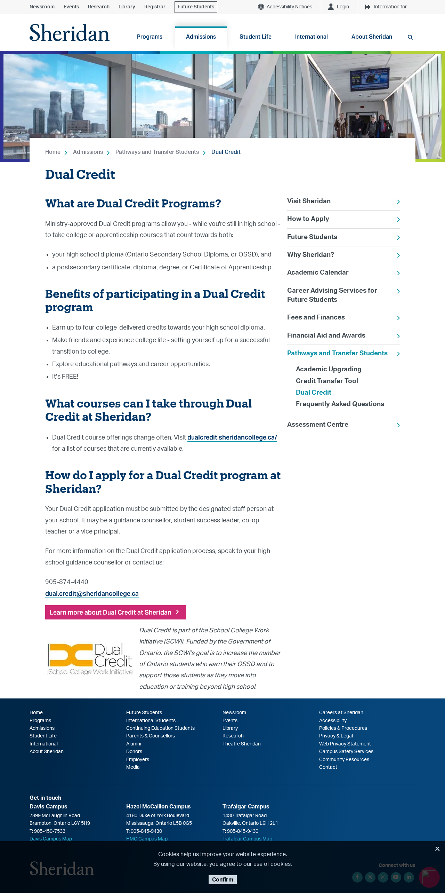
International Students (151, 720)
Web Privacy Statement (345, 744)
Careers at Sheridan (341, 712)
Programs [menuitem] (149, 36)
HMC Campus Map (147, 839)
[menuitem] (343, 201)
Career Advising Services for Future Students (332, 295)
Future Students (196, 7)
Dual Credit (226, 152)
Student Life (43, 736)
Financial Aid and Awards (326, 335)
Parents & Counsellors (150, 736)
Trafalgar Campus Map (247, 839)
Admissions (88, 152)
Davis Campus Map (51, 839)
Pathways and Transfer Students (157, 152)
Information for (390, 7)
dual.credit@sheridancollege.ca (92, 594)
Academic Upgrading (329, 369)
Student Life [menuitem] (256, 36)
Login (343, 7)
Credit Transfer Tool (327, 381)
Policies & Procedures (343, 728)
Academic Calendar (318, 272)
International (44, 744)
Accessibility (333, 720)
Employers (137, 759)
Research (99, 7)
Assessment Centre (317, 424)
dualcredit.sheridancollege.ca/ (232, 437)
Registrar (154, 7)
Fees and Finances (316, 317)
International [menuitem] (311, 36)
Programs (40, 720)
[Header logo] (70, 32)
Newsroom (42, 7)
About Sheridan (47, 751)
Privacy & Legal (336, 736)
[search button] (410, 37)
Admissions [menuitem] (201, 36)
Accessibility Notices (289, 7)
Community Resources (344, 759)
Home (52, 152)
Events (71, 7)
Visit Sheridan (309, 201)
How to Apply (308, 219)
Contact (328, 767)
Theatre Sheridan (241, 744)
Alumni (133, 744)
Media (133, 767)
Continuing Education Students (160, 728)
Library (127, 7)
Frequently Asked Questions (340, 404)
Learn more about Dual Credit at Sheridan (110, 612)
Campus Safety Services (346, 751)
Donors (134, 751)
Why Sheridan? (310, 255)
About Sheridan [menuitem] (371, 36)
